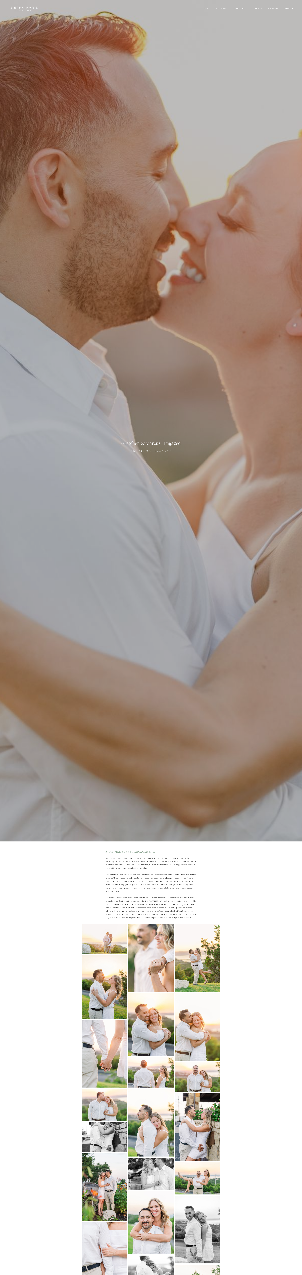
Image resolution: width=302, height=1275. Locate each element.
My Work (273, 8)
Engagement (163, 451)
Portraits (256, 8)
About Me (239, 8)
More (288, 8)
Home (207, 8)
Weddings (221, 8)
